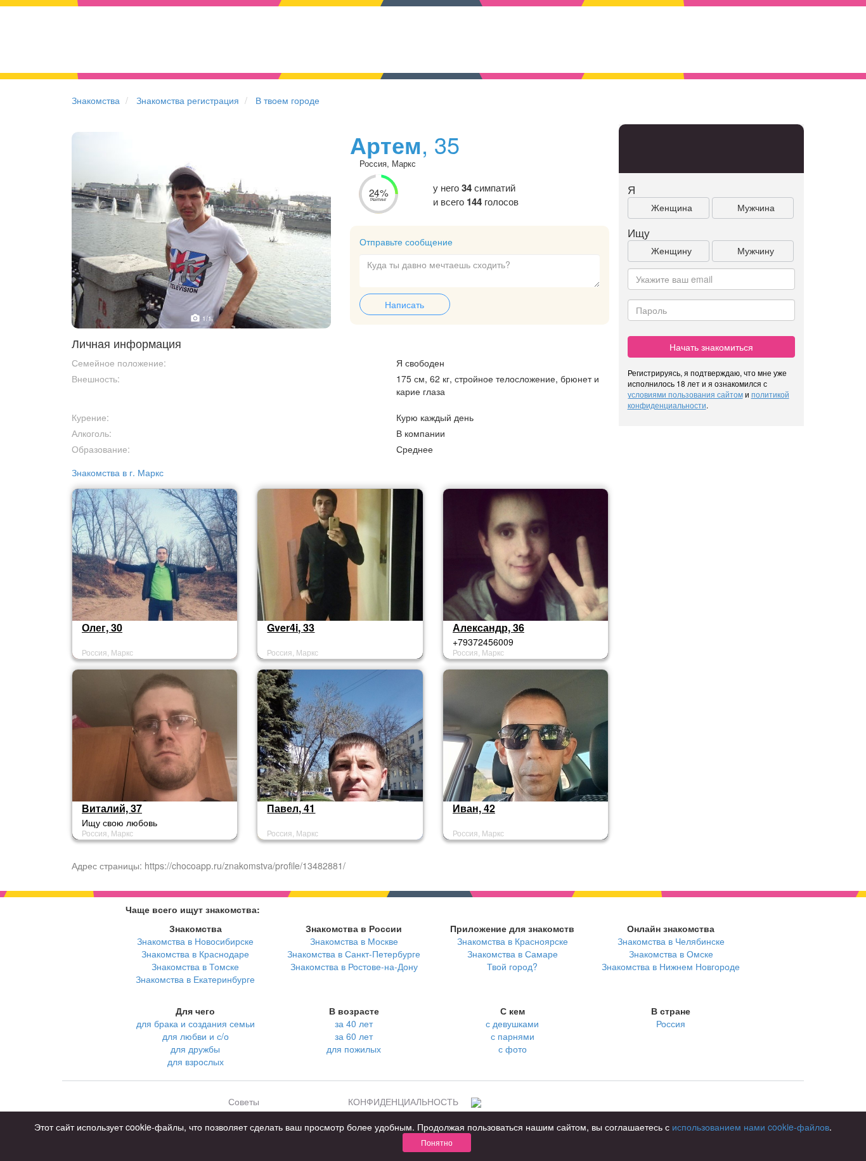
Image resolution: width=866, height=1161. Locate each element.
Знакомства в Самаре (512, 953)
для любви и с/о (195, 1036)
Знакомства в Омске (671, 953)
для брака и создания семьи (195, 1023)
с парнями (512, 1036)
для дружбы (195, 1048)
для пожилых (353, 1048)
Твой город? (512, 966)
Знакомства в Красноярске (512, 941)
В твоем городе (287, 100)
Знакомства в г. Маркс (118, 472)
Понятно (437, 1142)
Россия (670, 1023)
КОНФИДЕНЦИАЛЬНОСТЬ (403, 1101)
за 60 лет (354, 1036)
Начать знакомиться (711, 347)
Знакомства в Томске (195, 966)
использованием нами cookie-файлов (750, 1126)
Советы (243, 1101)
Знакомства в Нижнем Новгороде (671, 966)
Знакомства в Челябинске (671, 941)
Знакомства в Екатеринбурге (195, 979)
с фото (512, 1048)
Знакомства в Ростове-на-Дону (354, 966)
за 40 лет (354, 1023)
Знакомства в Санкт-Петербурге (353, 953)
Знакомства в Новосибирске (195, 941)
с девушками (512, 1023)
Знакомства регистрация (187, 100)
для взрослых (195, 1061)
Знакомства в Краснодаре (195, 953)
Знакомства (96, 100)
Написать (404, 304)
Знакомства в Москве (354, 941)
